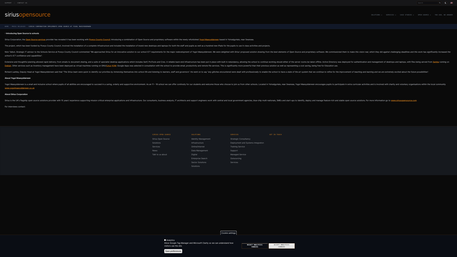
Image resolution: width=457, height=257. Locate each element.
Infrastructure (197, 143)
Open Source (423, 15)
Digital (194, 154)
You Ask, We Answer (444, 15)
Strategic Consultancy (240, 139)
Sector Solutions (198, 162)
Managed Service (238, 154)
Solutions (375, 15)
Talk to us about (159, 154)
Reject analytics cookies (254, 246)
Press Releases (19, 26)
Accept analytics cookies (281, 246)
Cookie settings (228, 233)
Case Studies (406, 15)
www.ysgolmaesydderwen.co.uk (20, 88)
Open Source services (36, 39)
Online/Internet (198, 146)
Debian (8, 65)
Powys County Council (99, 39)
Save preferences (173, 251)
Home (7, 26)
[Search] (439, 3)
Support (8, 3)
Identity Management (200, 139)
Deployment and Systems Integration (247, 143)
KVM (114, 65)
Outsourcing (235, 158)
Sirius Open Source (160, 139)
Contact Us (22, 3)
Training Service (237, 146)
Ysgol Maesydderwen (209, 39)
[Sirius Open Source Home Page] (90, 15)
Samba (436, 62)
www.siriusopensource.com (404, 100)
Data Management (199, 150)
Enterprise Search (199, 158)
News (154, 150)
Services (390, 15)
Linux (108, 65)
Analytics (170, 240)
